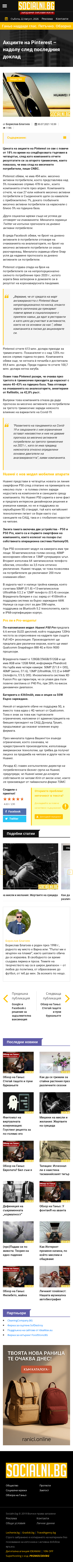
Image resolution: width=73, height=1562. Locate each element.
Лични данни (46, 1523)
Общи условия (15, 1523)
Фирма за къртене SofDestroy (25, 1325)
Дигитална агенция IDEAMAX (23, 1551)
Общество (12, 1485)
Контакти (62, 19)
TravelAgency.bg (46, 1532)
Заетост (44, 1490)
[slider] (13, 799)
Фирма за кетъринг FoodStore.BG (27, 1335)
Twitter (13, 818)
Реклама (47, 19)
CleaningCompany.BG (20, 1320)
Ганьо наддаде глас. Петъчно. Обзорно (36, 26)
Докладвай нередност (50, 816)
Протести (45, 1485)
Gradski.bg (28, 1532)
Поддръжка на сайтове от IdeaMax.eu (30, 1330)
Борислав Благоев (18, 124)
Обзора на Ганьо (16, 1495)
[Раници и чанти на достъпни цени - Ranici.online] (36, 1395)
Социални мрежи (16, 1490)
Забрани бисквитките (37, 12)
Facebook (14, 811)
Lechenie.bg (13, 1532)
